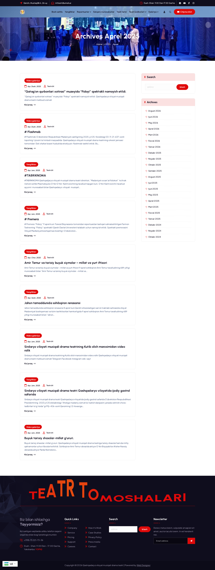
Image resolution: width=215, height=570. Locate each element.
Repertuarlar (83, 11)
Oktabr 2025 (154, 164)
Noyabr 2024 (154, 230)
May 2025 (153, 194)
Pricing (71, 537)
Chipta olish (186, 11)
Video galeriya (33, 80)
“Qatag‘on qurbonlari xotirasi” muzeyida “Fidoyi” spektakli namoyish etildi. (75, 91)
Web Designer (143, 565)
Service (71, 532)
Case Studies (94, 532)
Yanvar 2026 (154, 146)
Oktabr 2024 (154, 236)
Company (72, 528)
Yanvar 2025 (154, 218)
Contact (92, 546)
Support (71, 541)
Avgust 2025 (154, 176)
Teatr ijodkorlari (136, 11)
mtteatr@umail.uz (63, 3)
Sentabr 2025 (155, 170)
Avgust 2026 (154, 110)
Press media (94, 541)
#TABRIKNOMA (35, 175)
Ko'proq (28, 104)
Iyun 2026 (153, 116)
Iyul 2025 (152, 182)
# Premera (31, 219)
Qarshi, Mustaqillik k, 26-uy (35, 3)
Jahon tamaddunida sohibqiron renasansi (52, 303)
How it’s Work (94, 528)
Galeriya (152, 11)
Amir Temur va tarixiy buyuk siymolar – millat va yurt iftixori (65, 263)
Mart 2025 (153, 206)
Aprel (115, 44)
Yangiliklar (70, 11)
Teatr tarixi (122, 11)
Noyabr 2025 (154, 158)
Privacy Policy (95, 537)
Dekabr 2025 (154, 152)
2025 (107, 44)
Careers (71, 546)
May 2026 (153, 122)
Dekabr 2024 (154, 224)
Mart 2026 (153, 134)
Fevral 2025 (154, 212)
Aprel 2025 (153, 201)
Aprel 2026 (153, 128)
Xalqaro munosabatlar (103, 11)
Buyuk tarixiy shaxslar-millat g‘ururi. (49, 438)
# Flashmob (32, 132)
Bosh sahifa (57, 11)
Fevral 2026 (154, 140)
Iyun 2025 (153, 188)
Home (100, 44)
